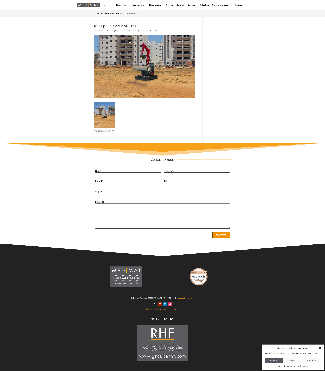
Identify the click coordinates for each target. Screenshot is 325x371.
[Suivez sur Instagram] (170, 304)
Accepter (274, 360)
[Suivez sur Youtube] (160, 304)
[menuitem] (123, 5)
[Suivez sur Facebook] (155, 304)
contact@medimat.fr (186, 298)
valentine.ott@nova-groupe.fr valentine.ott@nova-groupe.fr (121, 30)
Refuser (292, 360)
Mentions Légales (153, 309)
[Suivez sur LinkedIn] (165, 304)
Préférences (312, 360)
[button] (320, 348)
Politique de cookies (284, 366)
